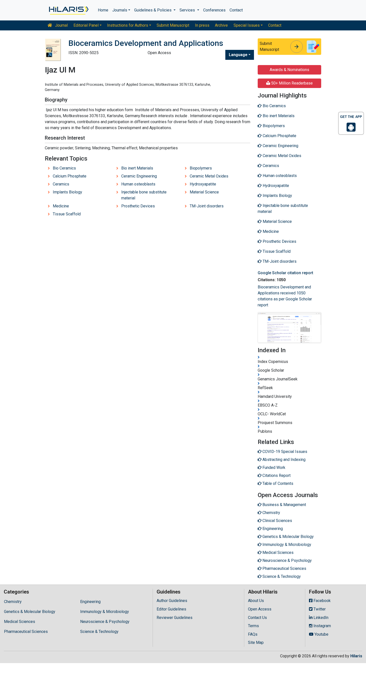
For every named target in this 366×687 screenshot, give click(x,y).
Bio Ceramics (64, 168)
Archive (221, 25)
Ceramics (61, 184)
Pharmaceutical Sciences (26, 631)
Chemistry (13, 601)
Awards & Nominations (289, 69)
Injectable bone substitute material (144, 195)
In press (202, 25)
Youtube (320, 634)
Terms (253, 625)
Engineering (90, 601)
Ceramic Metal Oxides (209, 176)
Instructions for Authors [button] (127, 25)
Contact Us (257, 617)
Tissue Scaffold (67, 214)
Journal (61, 25)
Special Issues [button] (247, 25)
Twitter (319, 609)
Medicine (61, 206)
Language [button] (238, 54)
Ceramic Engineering (139, 176)
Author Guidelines (172, 600)
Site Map (256, 642)
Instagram (321, 625)
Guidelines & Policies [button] (153, 10)
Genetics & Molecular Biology (29, 611)
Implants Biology (67, 192)
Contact (236, 10)
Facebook (321, 600)
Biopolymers (201, 168)
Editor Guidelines (171, 609)
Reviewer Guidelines (174, 617)
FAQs (252, 634)
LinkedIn (320, 617)
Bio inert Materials (137, 168)
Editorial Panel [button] (86, 25)
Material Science (204, 192)
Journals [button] (119, 10)
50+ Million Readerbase (291, 83)
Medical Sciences (19, 621)
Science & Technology (99, 631)
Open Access (259, 609)
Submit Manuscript (173, 25)
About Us (256, 600)
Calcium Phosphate (69, 176)
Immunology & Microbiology (104, 611)
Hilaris (356, 656)
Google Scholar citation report (285, 272)
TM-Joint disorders (207, 206)
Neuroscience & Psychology (104, 621)
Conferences (214, 10)
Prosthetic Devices (138, 206)
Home (103, 10)
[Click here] (68, 10)
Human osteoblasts (138, 184)
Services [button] (188, 10)
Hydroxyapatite (203, 184)
